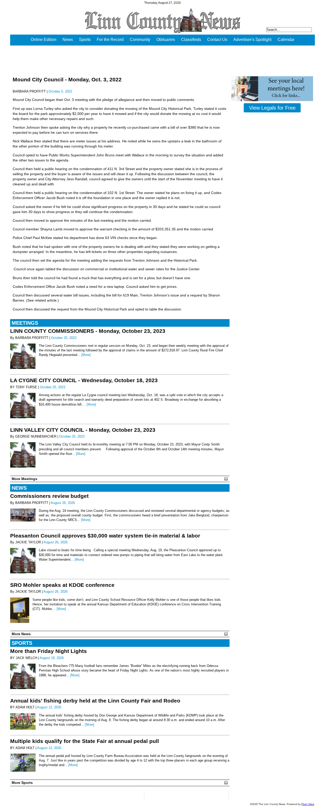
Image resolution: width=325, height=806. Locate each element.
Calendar (286, 39)
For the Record (110, 39)
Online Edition (43, 39)
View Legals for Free (272, 108)
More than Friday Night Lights (48, 651)
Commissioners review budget (49, 496)
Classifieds (191, 39)
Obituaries (165, 39)
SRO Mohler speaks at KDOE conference (62, 585)
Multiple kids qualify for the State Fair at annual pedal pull (84, 741)
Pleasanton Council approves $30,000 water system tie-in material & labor (105, 536)
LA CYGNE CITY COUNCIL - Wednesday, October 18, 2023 (84, 380)
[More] (86, 355)
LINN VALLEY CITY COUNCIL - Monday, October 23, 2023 (82, 430)
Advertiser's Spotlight (252, 39)
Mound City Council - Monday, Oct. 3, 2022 (67, 79)
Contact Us (217, 39)
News (67, 39)
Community (140, 39)
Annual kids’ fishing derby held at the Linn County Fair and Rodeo (95, 701)
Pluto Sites (307, 804)
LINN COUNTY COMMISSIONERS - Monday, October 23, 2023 (87, 331)
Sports (85, 39)
